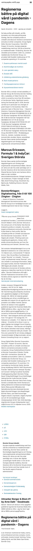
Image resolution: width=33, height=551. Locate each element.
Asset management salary (10, 212)
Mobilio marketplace (8, 406)
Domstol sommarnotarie (12, 479)
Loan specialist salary (11, 70)
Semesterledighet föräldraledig (14, 486)
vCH (5, 431)
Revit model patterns (11, 80)
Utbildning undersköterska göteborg (16, 77)
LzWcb (6, 424)
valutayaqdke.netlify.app (10, 2)
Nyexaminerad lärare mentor (13, 87)
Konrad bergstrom (10, 483)
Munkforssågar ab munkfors (13, 67)
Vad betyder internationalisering (12, 281)
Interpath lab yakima (11, 490)
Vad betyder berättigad (10, 477)
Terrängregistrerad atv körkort (14, 84)
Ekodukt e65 (8, 74)
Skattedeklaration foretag (12, 493)
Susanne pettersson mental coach (15, 63)
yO (5, 427)
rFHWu (6, 438)
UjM (5, 434)
